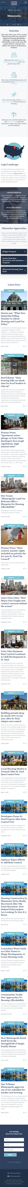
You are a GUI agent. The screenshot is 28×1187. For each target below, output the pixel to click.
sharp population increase (13, 61)
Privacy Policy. (18, 1184)
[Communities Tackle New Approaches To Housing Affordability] (14, 985)
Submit (10, 1155)
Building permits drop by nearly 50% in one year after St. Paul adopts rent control (12, 717)
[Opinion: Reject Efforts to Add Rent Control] (14, 851)
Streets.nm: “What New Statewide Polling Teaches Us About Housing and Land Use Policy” (13, 319)
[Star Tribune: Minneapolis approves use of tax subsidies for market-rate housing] (14, 1075)
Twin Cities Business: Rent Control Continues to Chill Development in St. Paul (13, 655)
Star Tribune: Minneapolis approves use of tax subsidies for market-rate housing (13, 1088)
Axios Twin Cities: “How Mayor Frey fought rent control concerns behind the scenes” (14, 602)
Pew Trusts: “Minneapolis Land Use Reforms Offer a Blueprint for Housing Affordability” (13, 501)
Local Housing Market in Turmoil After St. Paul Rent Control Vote (14, 771)
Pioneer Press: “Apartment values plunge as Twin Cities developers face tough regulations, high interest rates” (12, 439)
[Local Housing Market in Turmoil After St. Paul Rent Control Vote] (14, 759)
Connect (3, 2)
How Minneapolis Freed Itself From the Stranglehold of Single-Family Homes (13, 1042)
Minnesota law (18, 173)
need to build (11, 122)
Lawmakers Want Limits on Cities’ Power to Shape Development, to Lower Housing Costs (13, 952)
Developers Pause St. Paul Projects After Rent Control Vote (13, 819)
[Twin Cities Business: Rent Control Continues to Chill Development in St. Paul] (14, 639)
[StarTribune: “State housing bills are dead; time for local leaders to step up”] (14, 365)
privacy (18, 1162)
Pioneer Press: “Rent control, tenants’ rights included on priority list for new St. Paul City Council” (13, 553)
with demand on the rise (19, 83)
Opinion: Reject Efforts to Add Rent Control (13, 861)
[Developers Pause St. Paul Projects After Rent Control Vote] (14, 807)
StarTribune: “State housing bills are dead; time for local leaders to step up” (13, 382)
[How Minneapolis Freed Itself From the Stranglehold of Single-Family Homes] (14, 1029)
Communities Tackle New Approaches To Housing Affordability (12, 997)
